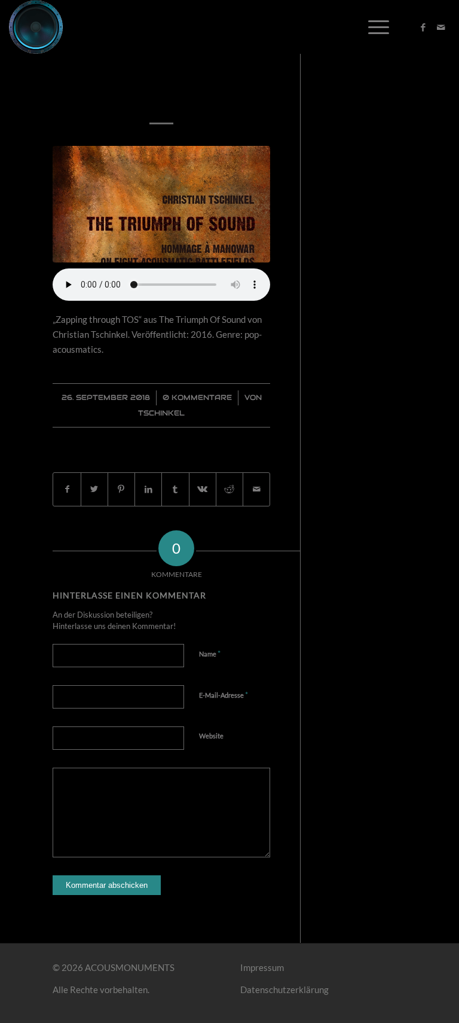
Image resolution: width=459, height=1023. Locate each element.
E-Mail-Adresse (223, 695)
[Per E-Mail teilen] (256, 489)
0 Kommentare (197, 397)
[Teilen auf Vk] (202, 489)
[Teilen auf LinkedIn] (148, 489)
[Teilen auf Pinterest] (121, 489)
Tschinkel (161, 412)
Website (211, 736)
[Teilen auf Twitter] (94, 489)
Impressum (262, 967)
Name (210, 653)
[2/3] (161, 204)
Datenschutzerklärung (284, 989)
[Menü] (372, 27)
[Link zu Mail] (441, 27)
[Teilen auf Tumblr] (175, 489)
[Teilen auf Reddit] (229, 489)
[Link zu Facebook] (423, 27)
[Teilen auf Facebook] (66, 489)
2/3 (161, 95)
